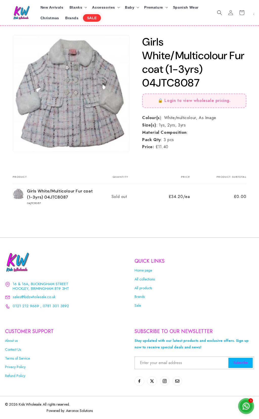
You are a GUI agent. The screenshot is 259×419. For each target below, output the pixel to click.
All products (143, 288)
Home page (143, 270)
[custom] (139, 381)
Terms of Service (17, 358)
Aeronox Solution (79, 410)
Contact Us (13, 349)
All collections (145, 279)
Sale (138, 305)
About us (11, 340)
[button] (78, 7)
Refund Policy (15, 375)
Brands (140, 296)
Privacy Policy (15, 367)
